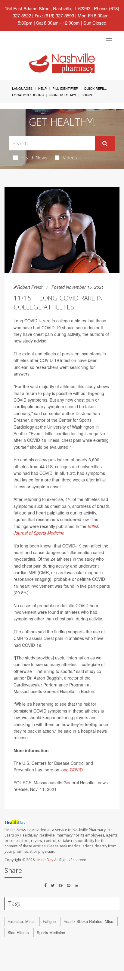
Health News (34, 158)
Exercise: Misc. (21, 921)
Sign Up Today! (62, 94)
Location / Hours (28, 94)
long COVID (71, 770)
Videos (70, 158)
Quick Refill (95, 88)
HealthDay (44, 859)
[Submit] (105, 143)
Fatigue (49, 921)
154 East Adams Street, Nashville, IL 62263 (47, 8)
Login (87, 94)
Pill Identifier (65, 88)
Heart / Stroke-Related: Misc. (89, 921)
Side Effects (18, 932)
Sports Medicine (51, 932)
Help (42, 88)
